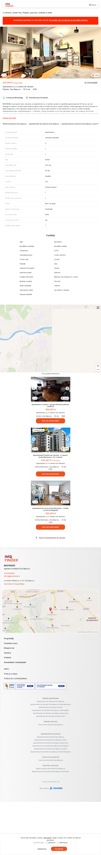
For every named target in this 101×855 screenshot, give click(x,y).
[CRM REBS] (56, 788)
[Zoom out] (98, 369)
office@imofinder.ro (12, 576)
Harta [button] (96, 75)
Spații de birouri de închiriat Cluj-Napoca (50, 768)
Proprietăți (9, 638)
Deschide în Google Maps (14, 584)
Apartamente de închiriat (50, 734)
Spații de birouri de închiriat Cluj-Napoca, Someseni (50, 771)
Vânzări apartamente (50, 698)
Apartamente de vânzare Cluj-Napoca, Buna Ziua (50, 713)
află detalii (47, 838)
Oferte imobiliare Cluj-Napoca (14, 124)
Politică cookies (10, 674)
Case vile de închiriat (50, 757)
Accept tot (59, 849)
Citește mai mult (9, 118)
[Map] (50, 338)
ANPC (6, 669)
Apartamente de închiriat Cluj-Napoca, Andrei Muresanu (51, 752)
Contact (7, 657)
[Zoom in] (98, 366)
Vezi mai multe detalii (50, 421)
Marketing (63, 843)
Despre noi (9, 648)
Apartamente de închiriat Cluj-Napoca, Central (50, 749)
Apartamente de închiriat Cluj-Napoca (50, 737)
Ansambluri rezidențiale (15, 662)
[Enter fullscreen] (98, 307)
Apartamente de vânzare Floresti (50, 707)
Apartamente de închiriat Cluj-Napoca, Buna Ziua (50, 743)
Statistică (51, 843)
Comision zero (10, 643)
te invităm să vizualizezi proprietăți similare (68, 20)
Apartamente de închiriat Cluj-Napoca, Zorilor (50, 740)
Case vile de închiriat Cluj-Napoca (50, 760)
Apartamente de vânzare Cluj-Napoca (44, 124)
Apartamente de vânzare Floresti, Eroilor (50, 716)
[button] (3, 51)
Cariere (7, 653)
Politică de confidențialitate (15, 678)
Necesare (40, 843)
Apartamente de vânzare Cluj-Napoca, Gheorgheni (50, 710)
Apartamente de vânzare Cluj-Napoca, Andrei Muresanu (50, 704)
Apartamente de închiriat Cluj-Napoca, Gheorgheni (50, 746)
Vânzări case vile (50, 721)
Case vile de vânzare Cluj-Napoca (50, 725)
